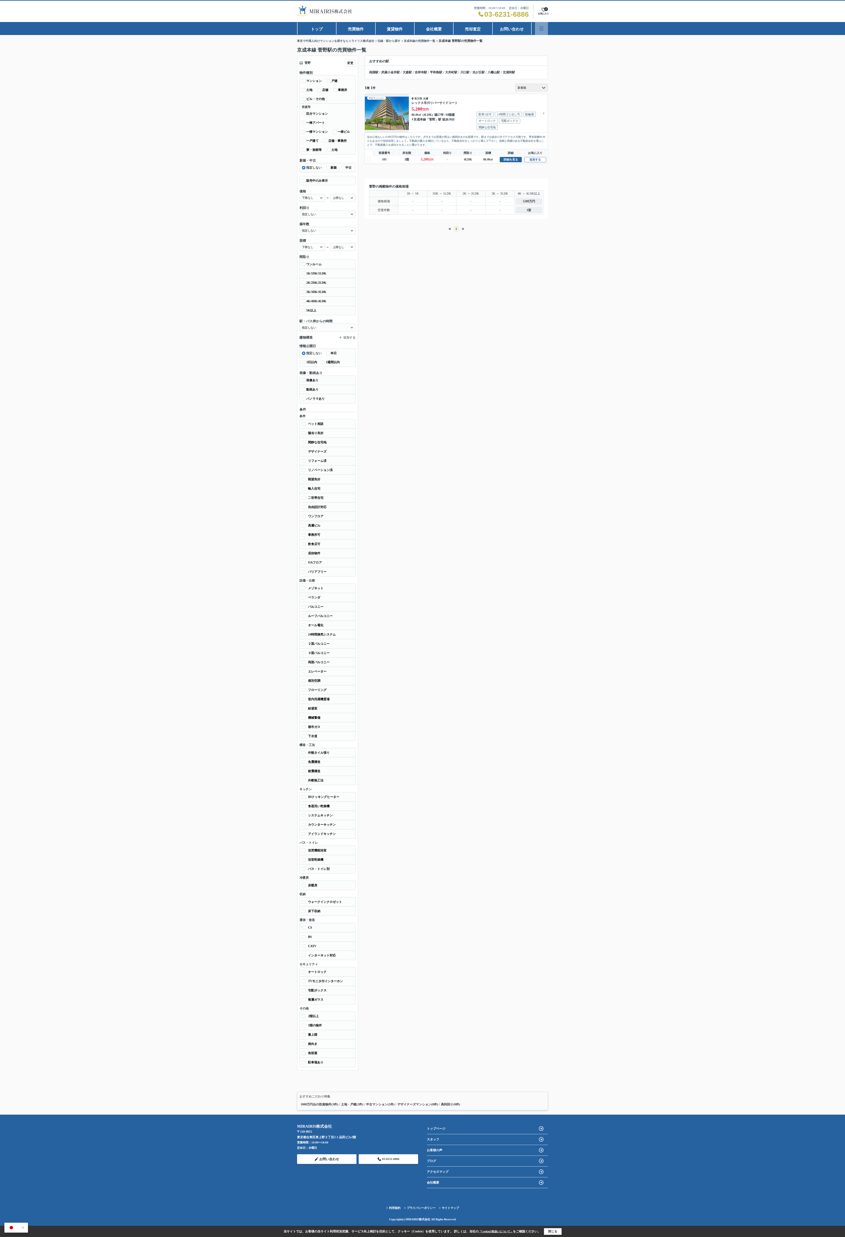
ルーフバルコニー (320, 616)
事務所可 (314, 534)
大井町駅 (451, 72)
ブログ (431, 1161)
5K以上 (311, 310)
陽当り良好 (315, 433)
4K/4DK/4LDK (316, 301)
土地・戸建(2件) (352, 1104)
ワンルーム (314, 264)
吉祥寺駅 (421, 72)
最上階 (312, 1034)
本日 (334, 353)
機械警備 (314, 717)
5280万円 (529, 201)
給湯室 (312, 708)
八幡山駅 (494, 72)
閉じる (552, 1231)
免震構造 (314, 762)
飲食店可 (314, 544)
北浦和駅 (509, 72)
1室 (529, 210)
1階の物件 (315, 1025)
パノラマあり (315, 398)
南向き (312, 1044)
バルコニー (315, 606)
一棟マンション (317, 131)
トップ (317, 29)
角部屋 (312, 1053)
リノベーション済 (320, 470)
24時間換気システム (322, 634)
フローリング (317, 690)
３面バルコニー (319, 653)
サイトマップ (450, 1207)
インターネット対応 (322, 955)
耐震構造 (314, 771)
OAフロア (315, 562)
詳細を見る (511, 159)
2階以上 (313, 1016)
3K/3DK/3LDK (316, 292)
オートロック (317, 972)
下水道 (312, 736)
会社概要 (434, 29)
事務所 (342, 90)
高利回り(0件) (450, 1104)
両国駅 (373, 72)
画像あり (312, 380)
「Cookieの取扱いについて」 (496, 1231)
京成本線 (420, 119)
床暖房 (312, 885)
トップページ (436, 1128)
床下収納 (314, 911)
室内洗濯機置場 (319, 699)
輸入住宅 (314, 488)
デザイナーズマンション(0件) (417, 1104)
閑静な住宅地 (317, 442)
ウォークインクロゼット (325, 902)
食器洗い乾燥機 (319, 806)
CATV (312, 946)
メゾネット (315, 588)
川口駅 (465, 72)
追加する (535, 159)
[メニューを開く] (541, 28)
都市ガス (314, 727)
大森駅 (407, 72)
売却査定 (473, 29)
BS (310, 937)
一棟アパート (315, 122)
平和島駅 (436, 72)
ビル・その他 (315, 99)
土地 (309, 90)
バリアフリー (317, 571)
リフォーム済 (317, 460)
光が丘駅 (478, 72)
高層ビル (314, 525)
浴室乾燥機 (315, 859)
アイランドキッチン (322, 834)
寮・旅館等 (314, 149)
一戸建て (312, 140)
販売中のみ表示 (317, 180)
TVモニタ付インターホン (325, 981)
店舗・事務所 (337, 140)
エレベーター (317, 671)
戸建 (334, 81)
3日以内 (311, 362)
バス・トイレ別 (319, 869)
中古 (348, 167)
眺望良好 (314, 479)
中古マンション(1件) (380, 1104)
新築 (334, 167)
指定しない (314, 167)
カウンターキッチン (322, 824)
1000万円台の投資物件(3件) (319, 1104)
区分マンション (317, 113)
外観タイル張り (319, 752)
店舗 (325, 90)
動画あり (312, 389)
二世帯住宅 (315, 497)
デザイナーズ (317, 451)
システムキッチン (320, 815)
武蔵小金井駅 (390, 72)
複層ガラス (315, 999)
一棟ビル (344, 131)
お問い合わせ (512, 29)
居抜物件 (314, 553)
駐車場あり (315, 1062)
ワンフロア (315, 516)
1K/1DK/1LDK (316, 273)
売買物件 (356, 29)
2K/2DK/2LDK (316, 282)
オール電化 (315, 625)
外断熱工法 (315, 780)
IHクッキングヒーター (323, 797)
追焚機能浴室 (317, 850)
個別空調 (314, 680)
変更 (350, 63)
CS (310, 927)
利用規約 (394, 1207)
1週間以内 (333, 362)
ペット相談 (315, 423)
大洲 (425, 98)
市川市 (418, 98)
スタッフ (433, 1139)
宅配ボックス (317, 990)
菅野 (432, 119)
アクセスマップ (437, 1171)
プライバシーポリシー (421, 1207)
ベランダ (314, 597)
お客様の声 (434, 1150)
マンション (314, 81)
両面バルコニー (319, 662)
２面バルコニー (319, 643)
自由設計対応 (317, 507)
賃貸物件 (395, 29)
